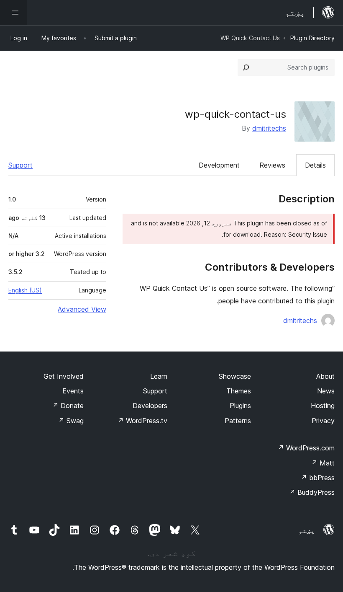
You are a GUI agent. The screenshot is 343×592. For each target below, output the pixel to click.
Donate (68, 405)
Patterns (238, 420)
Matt (323, 463)
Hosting (323, 405)
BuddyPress (312, 492)
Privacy (323, 420)
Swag (71, 420)
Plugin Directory (312, 37)
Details (315, 165)
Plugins (240, 405)
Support (20, 165)
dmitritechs (269, 128)
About (325, 376)
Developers (150, 405)
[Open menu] (13, 12)
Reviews (272, 165)
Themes (238, 391)
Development (219, 165)
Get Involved (64, 376)
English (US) (25, 290)
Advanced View (82, 309)
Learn (158, 376)
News (326, 391)
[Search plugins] (246, 67)
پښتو (306, 530)
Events (73, 391)
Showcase (235, 376)
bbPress (318, 477)
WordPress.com (306, 448)
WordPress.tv (142, 420)
